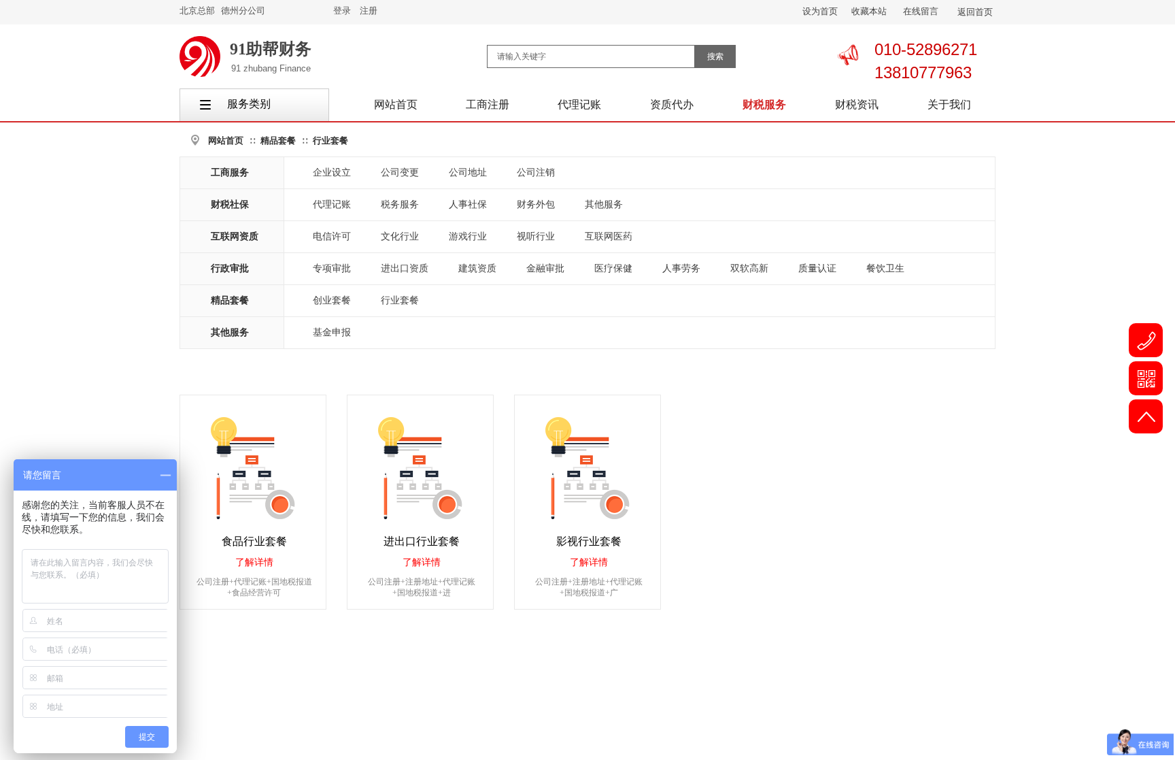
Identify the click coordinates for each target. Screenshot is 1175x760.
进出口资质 (404, 268)
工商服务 (230, 172)
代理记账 (332, 204)
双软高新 (749, 268)
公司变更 (400, 172)
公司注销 (536, 172)
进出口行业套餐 (422, 541)
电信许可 (332, 236)
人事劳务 (681, 268)
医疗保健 (613, 268)
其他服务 (604, 204)
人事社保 (468, 204)
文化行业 (400, 236)
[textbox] (591, 56)
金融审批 (545, 268)
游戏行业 (468, 236)
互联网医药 (608, 236)
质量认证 (817, 268)
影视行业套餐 (588, 541)
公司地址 (468, 172)
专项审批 (332, 268)
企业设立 (332, 172)
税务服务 (400, 204)
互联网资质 (234, 236)
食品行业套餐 (254, 541)
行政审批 (230, 268)
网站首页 (225, 140)
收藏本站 (869, 11)
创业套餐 (332, 300)
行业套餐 (330, 140)
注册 (368, 10)
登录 (342, 10)
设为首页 (820, 11)
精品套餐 (278, 140)
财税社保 (230, 204)
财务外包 (536, 204)
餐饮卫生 (885, 268)
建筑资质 (477, 268)
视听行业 (536, 236)
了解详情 (254, 562)
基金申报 (332, 332)
